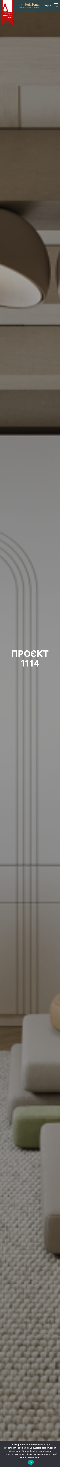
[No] (56, 1453)
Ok (30, 1462)
